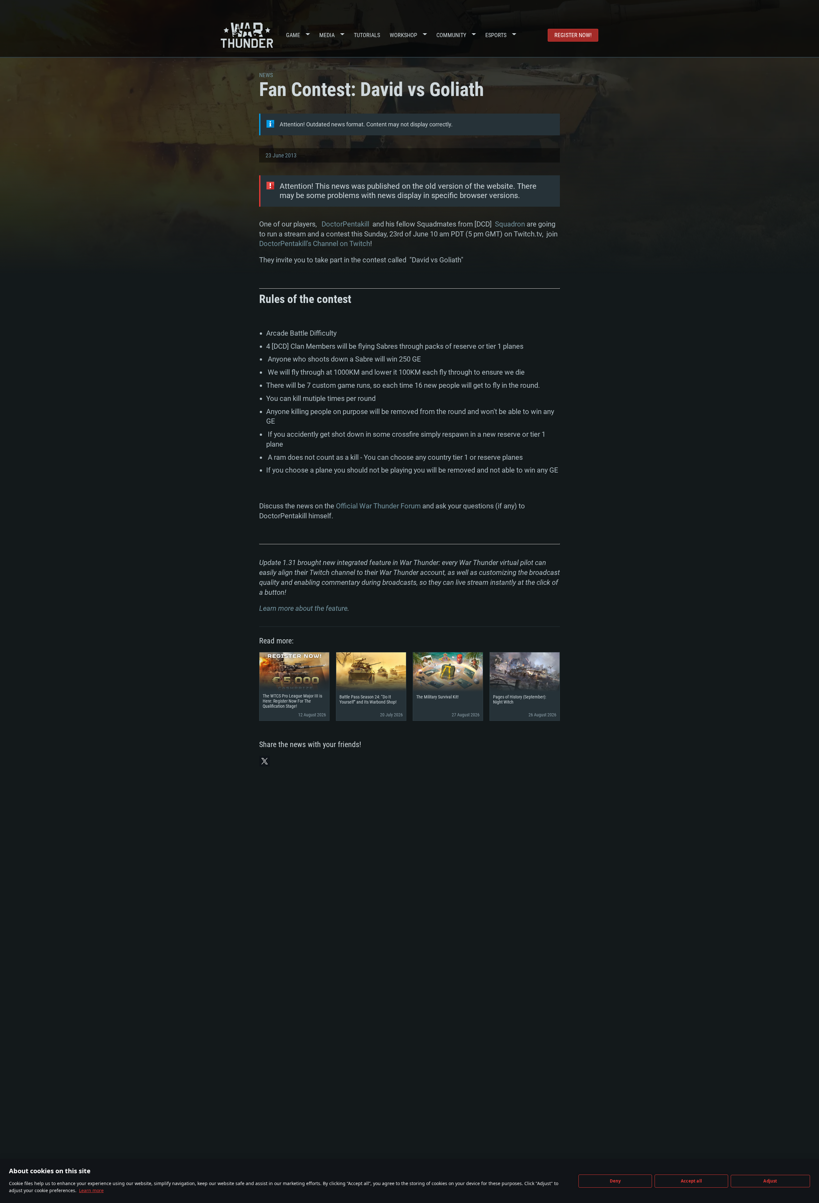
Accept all (691, 1181)
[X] (264, 761)
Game (293, 35)
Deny (615, 1181)
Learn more (91, 1190)
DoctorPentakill (345, 224)
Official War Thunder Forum (378, 506)
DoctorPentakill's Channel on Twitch (314, 244)
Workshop (403, 35)
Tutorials (367, 35)
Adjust (770, 1181)
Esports (495, 35)
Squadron (510, 224)
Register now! (573, 35)
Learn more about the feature (303, 608)
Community (451, 35)
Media (327, 35)
